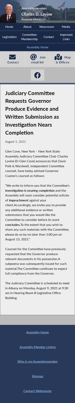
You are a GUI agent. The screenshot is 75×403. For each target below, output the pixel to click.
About (27, 26)
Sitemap (37, 376)
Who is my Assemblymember (37, 361)
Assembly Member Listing (38, 347)
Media (66, 26)
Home (9, 26)
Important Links (66, 37)
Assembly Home (37, 47)
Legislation (9, 37)
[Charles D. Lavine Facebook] (37, 75)
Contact (49, 37)
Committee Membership (29, 37)
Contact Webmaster (37, 391)
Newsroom (46, 26)
